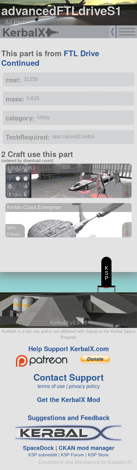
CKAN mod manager (86, 448)
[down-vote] (128, 194)
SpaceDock (38, 448)
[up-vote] (128, 188)
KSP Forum (72, 454)
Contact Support (68, 377)
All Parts (16, 21)
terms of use (51, 386)
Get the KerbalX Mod (68, 399)
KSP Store (98, 454)
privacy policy (84, 386)
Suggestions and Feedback (69, 417)
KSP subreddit (42, 454)
